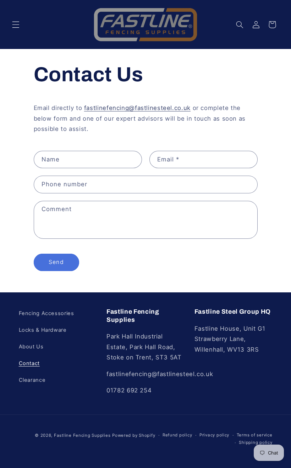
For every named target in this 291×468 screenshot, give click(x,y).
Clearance (32, 380)
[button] (15, 24)
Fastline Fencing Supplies (82, 435)
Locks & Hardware (43, 330)
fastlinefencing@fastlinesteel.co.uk (137, 107)
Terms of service (255, 435)
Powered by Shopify (133, 435)
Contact (29, 363)
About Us (31, 346)
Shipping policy (255, 442)
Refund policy (177, 435)
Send (56, 262)
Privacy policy (214, 435)
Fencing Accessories (46, 313)
